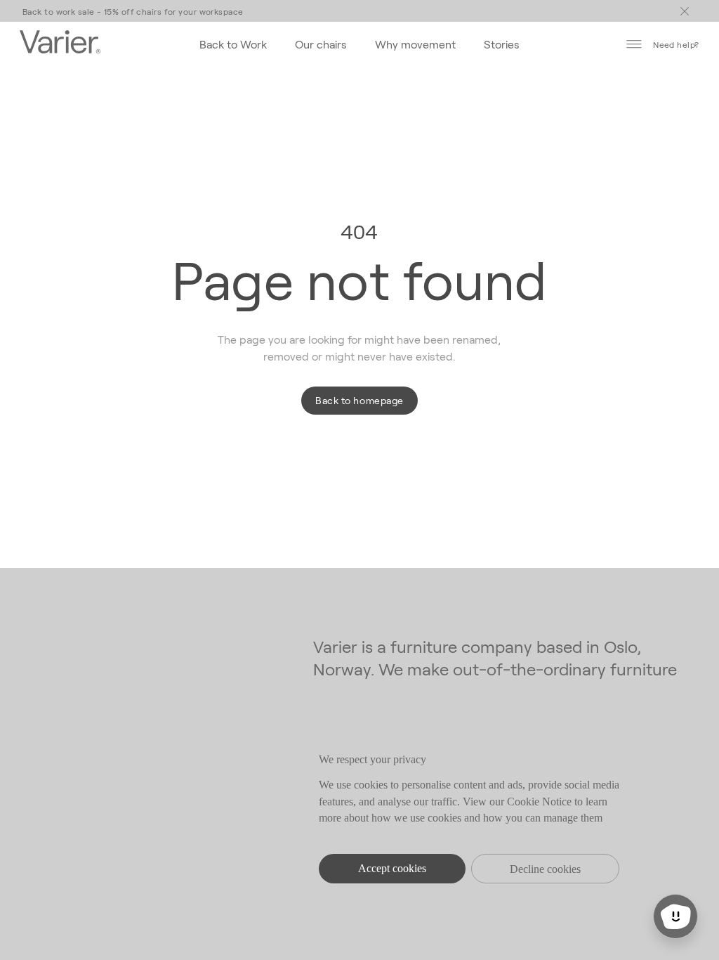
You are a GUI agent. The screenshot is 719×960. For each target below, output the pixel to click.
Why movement (415, 44)
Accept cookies (392, 868)
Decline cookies (545, 869)
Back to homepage (359, 400)
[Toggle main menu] (685, 11)
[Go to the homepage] (60, 43)
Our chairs (321, 44)
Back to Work (233, 44)
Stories (502, 44)
